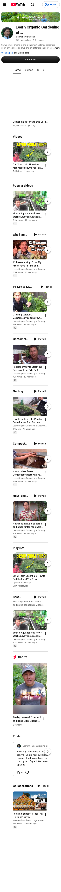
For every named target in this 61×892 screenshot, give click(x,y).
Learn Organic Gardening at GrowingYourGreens (34, 269)
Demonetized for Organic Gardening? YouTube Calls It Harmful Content (30, 121)
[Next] (47, 152)
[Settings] (39, 5)
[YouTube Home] (18, 4)
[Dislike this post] (27, 772)
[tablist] (30, 70)
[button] (43, 70)
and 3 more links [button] (21, 53)
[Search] (32, 5)
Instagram (8, 53)
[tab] (17, 70)
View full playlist (20, 586)
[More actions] (45, 165)
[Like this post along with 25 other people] (18, 772)
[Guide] (5, 5)
